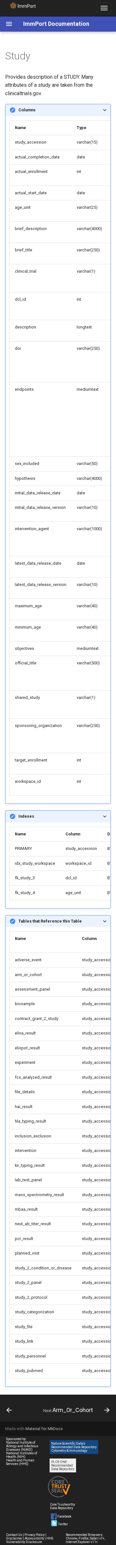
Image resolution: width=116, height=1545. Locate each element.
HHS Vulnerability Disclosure (29, 1540)
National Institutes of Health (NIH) (21, 1455)
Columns (26, 109)
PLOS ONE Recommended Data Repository (62, 1465)
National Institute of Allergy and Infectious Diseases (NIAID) (22, 1446)
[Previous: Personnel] (9, 1410)
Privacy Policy (34, 1535)
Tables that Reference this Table (50, 921)
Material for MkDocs (44, 1428)
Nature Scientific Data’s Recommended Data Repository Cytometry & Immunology (74, 1447)
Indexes (26, 816)
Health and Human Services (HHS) (20, 1462)
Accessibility (34, 1538)
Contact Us (14, 1535)
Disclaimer (14, 1538)
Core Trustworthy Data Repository (62, 1506)
